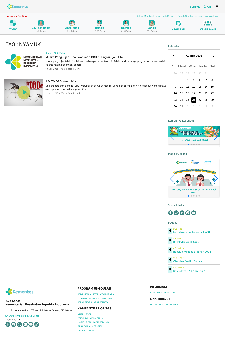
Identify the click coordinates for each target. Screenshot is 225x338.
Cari (209, 6)
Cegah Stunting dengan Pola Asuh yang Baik (196, 16)
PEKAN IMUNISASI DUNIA (91, 318)
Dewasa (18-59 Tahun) (56, 53)
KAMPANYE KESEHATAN (162, 292)
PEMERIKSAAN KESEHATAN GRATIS (96, 294)
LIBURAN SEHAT (86, 330)
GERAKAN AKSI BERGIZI (90, 326)
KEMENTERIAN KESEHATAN (164, 304)
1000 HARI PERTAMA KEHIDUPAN (95, 298)
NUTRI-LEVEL (84, 314)
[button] (188, 144)
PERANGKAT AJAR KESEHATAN (94, 302)
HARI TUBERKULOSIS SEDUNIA (93, 322)
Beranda (195, 6)
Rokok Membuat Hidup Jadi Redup (149, 16)
